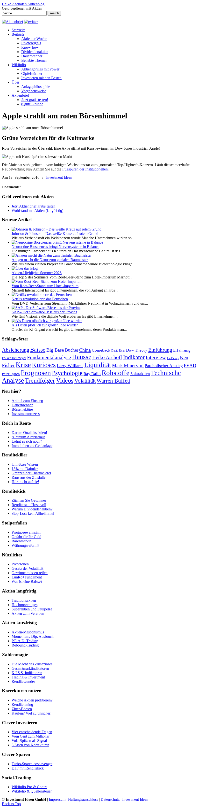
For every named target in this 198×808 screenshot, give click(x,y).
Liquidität (97, 365)
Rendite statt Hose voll (29, 505)
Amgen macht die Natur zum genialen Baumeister (50, 260)
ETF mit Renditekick (28, 768)
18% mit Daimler (25, 469)
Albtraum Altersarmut (28, 437)
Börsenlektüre (22, 409)
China (85, 350)
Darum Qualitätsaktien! (29, 433)
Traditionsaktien (24, 600)
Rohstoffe (115, 373)
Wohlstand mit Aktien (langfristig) (37, 210)
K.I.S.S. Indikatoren (27, 673)
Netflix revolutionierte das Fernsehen (40, 299)
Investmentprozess (26, 414)
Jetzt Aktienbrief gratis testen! (34, 206)
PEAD (190, 365)
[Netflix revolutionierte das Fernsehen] (42, 294)
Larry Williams (70, 365)
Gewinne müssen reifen (30, 573)
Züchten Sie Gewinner (29, 500)
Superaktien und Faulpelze (32, 609)
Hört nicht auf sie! (25, 482)
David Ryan (118, 350)
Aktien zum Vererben (28, 613)
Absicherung (15, 350)
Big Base (55, 350)
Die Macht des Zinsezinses (32, 664)
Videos (64, 380)
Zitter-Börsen (22, 709)
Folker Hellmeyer (14, 358)
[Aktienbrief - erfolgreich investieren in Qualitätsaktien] (12, 22)
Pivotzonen (20, 564)
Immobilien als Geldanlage (32, 446)
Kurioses (44, 365)
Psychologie (67, 373)
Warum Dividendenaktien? (32, 509)
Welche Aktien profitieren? (32, 700)
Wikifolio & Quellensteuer (32, 791)
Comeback (101, 350)
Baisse (37, 349)
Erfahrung (182, 350)
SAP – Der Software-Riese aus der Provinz (44, 312)
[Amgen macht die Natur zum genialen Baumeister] (52, 255)
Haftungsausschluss (83, 799)
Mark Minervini (128, 365)
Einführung (160, 350)
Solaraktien (140, 373)
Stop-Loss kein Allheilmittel (33, 513)
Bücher (71, 350)
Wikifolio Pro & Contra (29, 787)
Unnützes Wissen (25, 464)
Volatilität (85, 380)
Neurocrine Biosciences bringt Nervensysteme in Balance (55, 247)
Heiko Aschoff (107, 357)
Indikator (134, 357)
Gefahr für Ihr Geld (26, 537)
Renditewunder (23, 681)
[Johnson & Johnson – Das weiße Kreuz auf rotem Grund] (56, 229)
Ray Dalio (92, 373)
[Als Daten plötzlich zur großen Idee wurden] (47, 321)
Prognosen (36, 373)
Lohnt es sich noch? (27, 441)
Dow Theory (136, 350)
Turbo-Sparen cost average (32, 764)
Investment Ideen (59, 177)
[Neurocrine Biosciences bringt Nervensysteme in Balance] (57, 242)
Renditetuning (22, 704)
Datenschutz (110, 799)
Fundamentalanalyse (49, 357)
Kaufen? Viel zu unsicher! (31, 713)
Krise (23, 365)
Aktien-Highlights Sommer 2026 (37, 273)
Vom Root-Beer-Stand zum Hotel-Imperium (45, 286)
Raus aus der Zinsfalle (28, 477)
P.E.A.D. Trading (25, 641)
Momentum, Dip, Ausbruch (33, 636)
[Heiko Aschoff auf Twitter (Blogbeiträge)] (31, 22)
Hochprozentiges (24, 605)
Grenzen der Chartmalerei (31, 473)
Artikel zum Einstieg (27, 401)
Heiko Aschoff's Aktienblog (23, 4)
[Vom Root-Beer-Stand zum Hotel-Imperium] (47, 281)
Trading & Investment (28, 677)
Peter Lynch (11, 374)
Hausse (81, 357)
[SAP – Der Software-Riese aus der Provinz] (46, 308)
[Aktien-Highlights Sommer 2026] (25, 268)
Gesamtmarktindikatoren (30, 668)
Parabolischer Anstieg (164, 365)
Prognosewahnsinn (26, 532)
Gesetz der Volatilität (27, 568)
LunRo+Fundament (27, 577)
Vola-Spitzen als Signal (29, 741)
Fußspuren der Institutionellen (85, 169)
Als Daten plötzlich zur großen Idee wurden (45, 325)
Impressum (57, 799)
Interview (156, 357)
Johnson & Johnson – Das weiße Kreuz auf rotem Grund (55, 233)
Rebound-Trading (25, 645)
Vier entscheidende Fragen (32, 732)
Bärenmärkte (21, 541)
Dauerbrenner (22, 405)
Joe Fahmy (173, 358)
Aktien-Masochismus (28, 632)
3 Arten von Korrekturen (30, 745)
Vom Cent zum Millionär (31, 736)
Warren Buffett (113, 380)
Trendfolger (40, 380)
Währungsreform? (25, 545)
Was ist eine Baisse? (27, 581)
